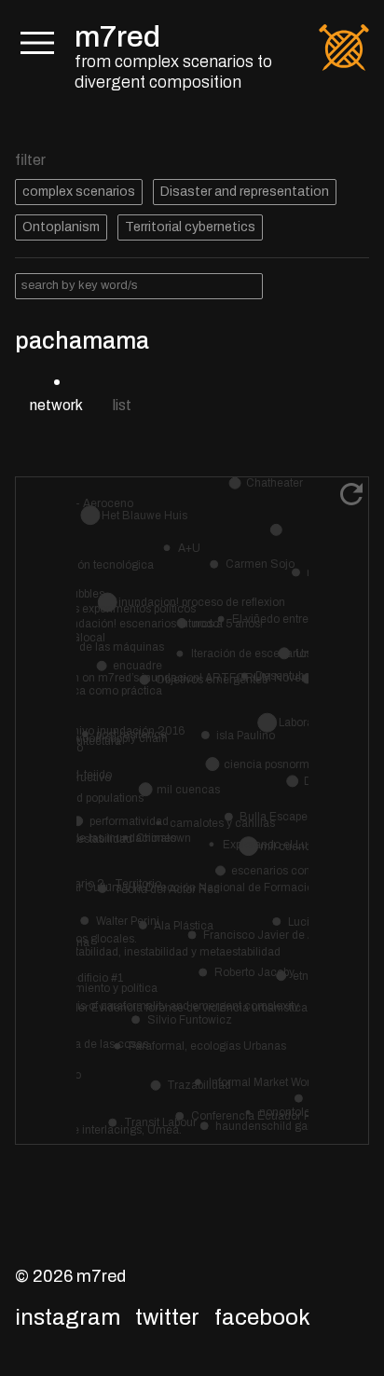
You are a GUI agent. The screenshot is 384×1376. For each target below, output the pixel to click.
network (56, 405)
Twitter (167, 1317)
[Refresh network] (351, 494)
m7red (117, 37)
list (122, 405)
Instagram (67, 1317)
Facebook (262, 1317)
